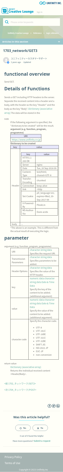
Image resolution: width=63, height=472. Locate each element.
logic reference (52, 33)
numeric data (37, 278)
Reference (37, 33)
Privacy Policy (13, 457)
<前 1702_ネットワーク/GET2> (20, 383)
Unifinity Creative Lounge (18, 33)
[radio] (23, 428)
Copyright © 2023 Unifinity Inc (33, 469)
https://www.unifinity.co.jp (26, 139)
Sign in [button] (39, 12)
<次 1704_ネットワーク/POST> (20, 389)
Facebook (49, 406)
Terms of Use (12, 463)
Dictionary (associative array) (25, 367)
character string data (41, 249)
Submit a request (42, 440)
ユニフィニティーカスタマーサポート (29, 58)
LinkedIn (58, 406)
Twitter (54, 406)
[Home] (17, 11)
